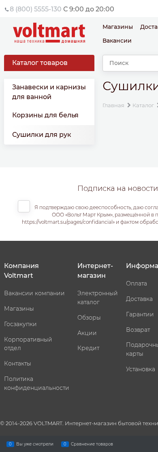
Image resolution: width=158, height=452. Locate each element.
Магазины (117, 26)
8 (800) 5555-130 (36, 9)
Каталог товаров (40, 63)
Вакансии (117, 40)
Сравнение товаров (92, 443)
